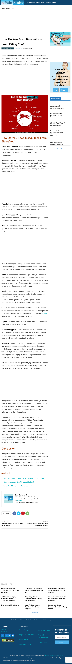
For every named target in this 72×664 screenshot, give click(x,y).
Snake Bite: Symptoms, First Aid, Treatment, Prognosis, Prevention (57, 598)
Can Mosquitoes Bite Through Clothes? (18, 482)
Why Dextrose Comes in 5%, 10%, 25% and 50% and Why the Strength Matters (57, 124)
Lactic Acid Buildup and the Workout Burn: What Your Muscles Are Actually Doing (57, 107)
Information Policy (25, 644)
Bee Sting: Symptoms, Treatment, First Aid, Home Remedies (10, 590)
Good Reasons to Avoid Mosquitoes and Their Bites (23, 478)
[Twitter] (19, 513)
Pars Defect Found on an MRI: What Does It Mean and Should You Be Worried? (57, 142)
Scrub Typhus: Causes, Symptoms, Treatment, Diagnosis (32, 607)
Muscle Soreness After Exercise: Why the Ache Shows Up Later (56, 115)
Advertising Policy (44, 630)
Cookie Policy (42, 642)
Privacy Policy (23, 630)
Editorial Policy (23, 639)
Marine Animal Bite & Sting (10, 605)
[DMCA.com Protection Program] (7, 641)
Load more (59, 148)
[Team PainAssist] (8, 499)
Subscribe (61, 642)
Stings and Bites (10, 8)
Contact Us (4, 631)
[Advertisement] (25, 23)
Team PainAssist (27, 48)
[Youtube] (13, 635)
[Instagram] (6, 635)
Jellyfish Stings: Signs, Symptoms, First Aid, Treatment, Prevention (8, 598)
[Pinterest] (23, 513)
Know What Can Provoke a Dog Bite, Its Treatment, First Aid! (34, 590)
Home (3, 8)
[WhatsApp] (27, 513)
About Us (3, 629)
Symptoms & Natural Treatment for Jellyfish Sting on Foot (57, 607)
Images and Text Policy (26, 635)
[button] (70, 2)
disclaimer (19, 500)
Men (55, 90)
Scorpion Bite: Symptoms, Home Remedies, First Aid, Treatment (57, 590)
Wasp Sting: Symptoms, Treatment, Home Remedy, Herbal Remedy (33, 598)
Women (63, 90)
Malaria (44, 313)
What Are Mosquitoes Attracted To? (17, 486)
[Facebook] (14, 513)
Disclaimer (54, 655)
